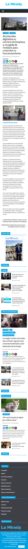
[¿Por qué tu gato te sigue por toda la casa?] (14, 405)
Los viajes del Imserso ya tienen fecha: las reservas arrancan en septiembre (18, 382)
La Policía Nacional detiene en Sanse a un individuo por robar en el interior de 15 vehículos (15, 220)
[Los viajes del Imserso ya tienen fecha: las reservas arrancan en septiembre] (6, 383)
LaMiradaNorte (16, 56)
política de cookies (13, 542)
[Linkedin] (7, 61)
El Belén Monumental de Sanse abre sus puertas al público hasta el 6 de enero (13, 226)
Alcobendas (5, 329)
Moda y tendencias (6, 489)
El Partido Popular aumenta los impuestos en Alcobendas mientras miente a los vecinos (18, 300)
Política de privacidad (6, 508)
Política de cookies (6, 511)
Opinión (3, 473)
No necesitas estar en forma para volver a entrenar (18, 276)
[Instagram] (13, 61)
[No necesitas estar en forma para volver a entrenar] (6, 278)
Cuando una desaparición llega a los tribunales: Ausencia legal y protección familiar (19, 288)
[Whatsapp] (10, 61)
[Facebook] (4, 61)
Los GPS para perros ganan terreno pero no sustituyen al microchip (18, 445)
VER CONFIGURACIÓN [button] (10, 546)
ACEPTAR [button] (21, 546)
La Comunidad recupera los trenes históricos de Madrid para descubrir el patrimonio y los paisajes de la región (18, 371)
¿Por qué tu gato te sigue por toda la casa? (13, 418)
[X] (15, 61)
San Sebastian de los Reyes (8, 335)
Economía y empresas (6, 476)
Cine (11, 329)
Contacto (3, 504)
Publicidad (3, 514)
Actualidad (4, 470)
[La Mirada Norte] (11, 525)
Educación (3, 480)
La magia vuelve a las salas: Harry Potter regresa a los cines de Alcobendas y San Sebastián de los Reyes (14, 342)
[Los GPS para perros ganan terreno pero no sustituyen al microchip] (6, 446)
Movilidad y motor (6, 486)
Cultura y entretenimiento (9, 332)
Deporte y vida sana (6, 483)
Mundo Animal (6, 414)
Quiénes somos (5, 501)
